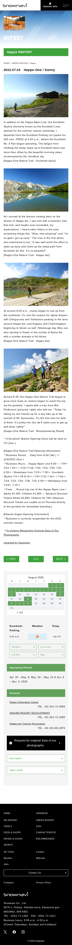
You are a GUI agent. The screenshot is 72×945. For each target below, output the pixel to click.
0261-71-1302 (19, 915)
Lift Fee (16, 655)
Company (9, 882)
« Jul (20, 612)
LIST (36, 559)
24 (12, 603)
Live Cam (46, 647)
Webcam (40, 858)
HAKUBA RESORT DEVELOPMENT (30, 713)
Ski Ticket (9, 852)
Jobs (6, 864)
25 (20, 603)
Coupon (40, 852)
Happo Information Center (24, 702)
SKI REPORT (10, 820)
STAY (39, 826)
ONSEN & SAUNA (13, 839)
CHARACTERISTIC (46, 832)
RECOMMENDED (45, 839)
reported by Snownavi (17, 542)
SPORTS (8, 845)
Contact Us (35, 872)
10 (12, 594)
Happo (33, 63)
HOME (7, 813)
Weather (16, 647)
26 (28, 603)
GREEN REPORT (45, 820)
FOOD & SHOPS (12, 832)
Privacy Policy (43, 882)
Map (43, 655)
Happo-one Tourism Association (27, 723)
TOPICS (8, 826)
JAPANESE (42, 813)
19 (28, 599)
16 (60, 594)
